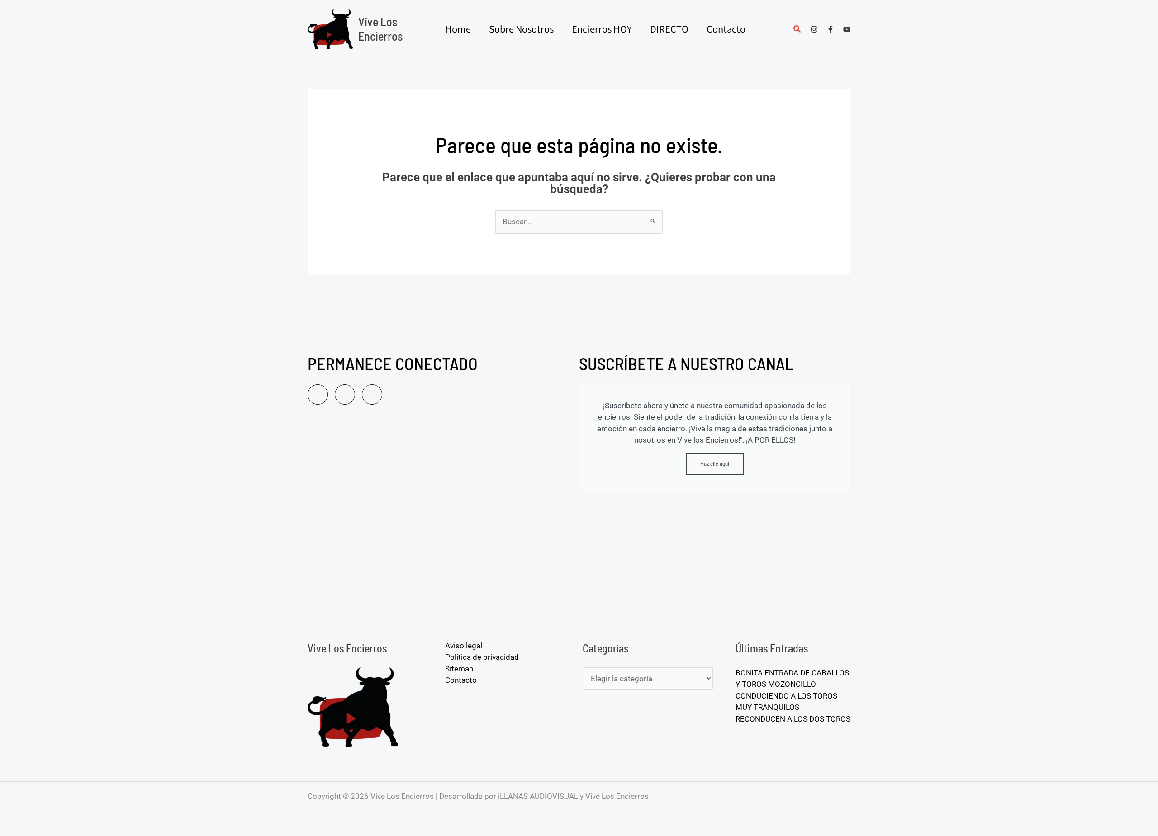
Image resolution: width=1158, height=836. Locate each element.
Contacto (461, 680)
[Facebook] (830, 29)
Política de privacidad (482, 656)
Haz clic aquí (714, 464)
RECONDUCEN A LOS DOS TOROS (793, 718)
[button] (797, 30)
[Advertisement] (439, 508)
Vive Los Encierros (380, 28)
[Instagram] (814, 29)
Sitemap (459, 668)
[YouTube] (846, 29)
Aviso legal (463, 645)
